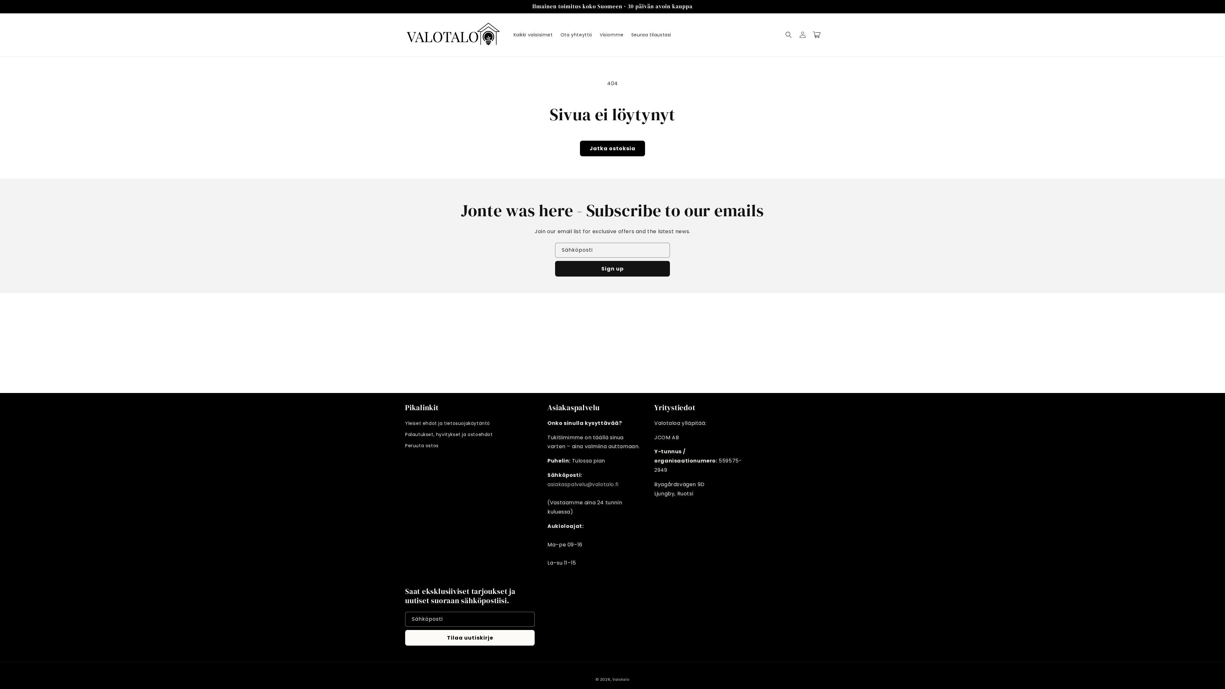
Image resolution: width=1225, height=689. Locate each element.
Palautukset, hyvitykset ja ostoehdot (449, 434)
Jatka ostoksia (612, 148)
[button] (789, 35)
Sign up (612, 268)
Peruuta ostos (422, 445)
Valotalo (620, 679)
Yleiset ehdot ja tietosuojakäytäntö (447, 423)
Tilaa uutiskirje (470, 637)
